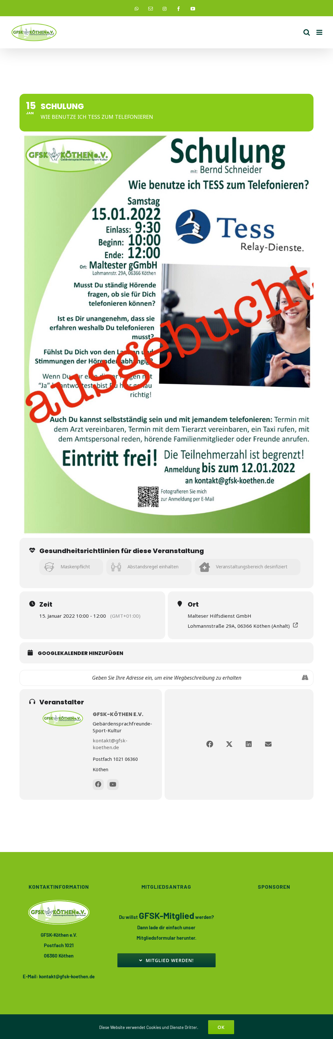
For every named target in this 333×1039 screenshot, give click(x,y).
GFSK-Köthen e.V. (118, 714)
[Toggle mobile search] (306, 32)
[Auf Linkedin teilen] (249, 744)
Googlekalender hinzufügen (80, 653)
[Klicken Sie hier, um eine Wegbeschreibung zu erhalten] (305, 678)
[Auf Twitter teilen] (229, 744)
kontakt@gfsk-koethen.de (110, 743)
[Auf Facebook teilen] (210, 744)
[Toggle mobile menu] (319, 32)
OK (221, 1027)
